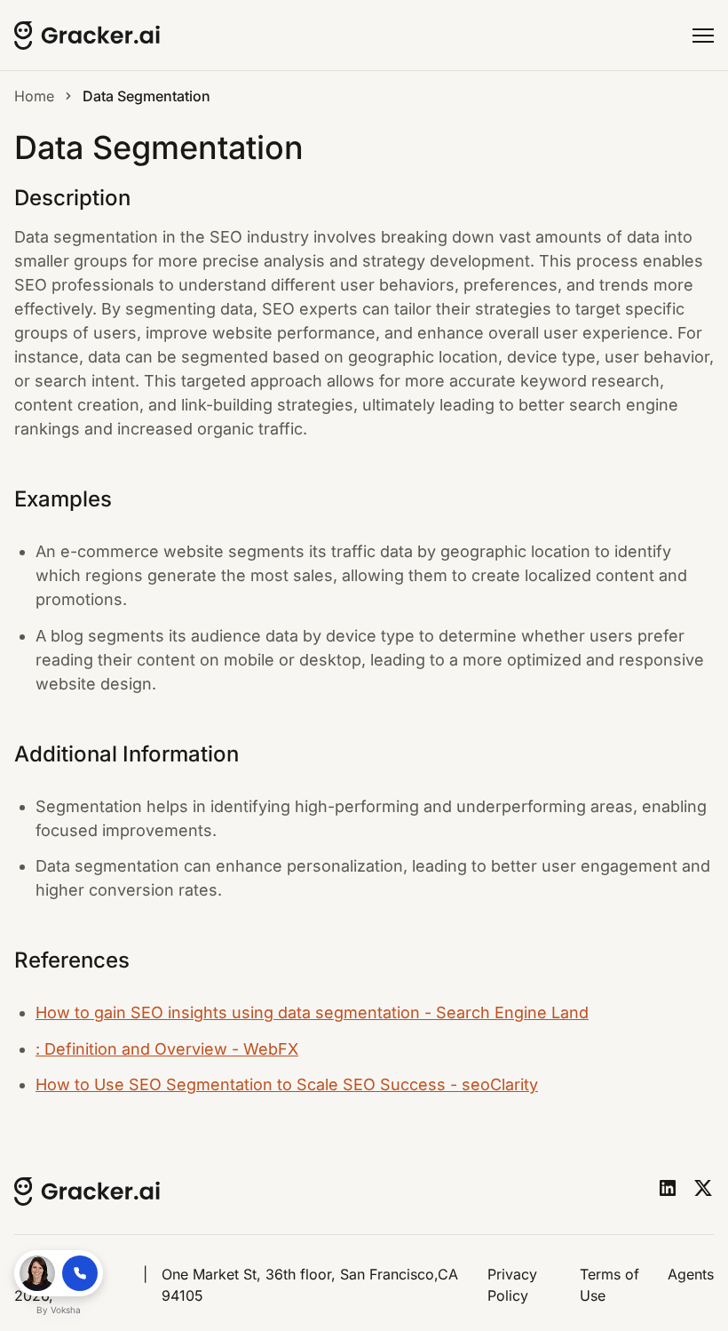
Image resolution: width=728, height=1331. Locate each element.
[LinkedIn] (667, 1188)
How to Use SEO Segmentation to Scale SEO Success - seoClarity (287, 1084)
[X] (703, 1188)
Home (34, 96)
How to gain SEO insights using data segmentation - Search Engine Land (312, 1012)
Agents (691, 1274)
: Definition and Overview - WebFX (167, 1049)
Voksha (66, 1309)
